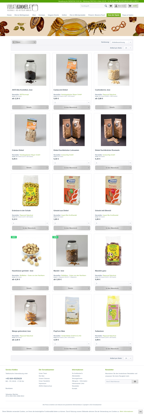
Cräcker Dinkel (18, 150)
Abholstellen (76, 376)
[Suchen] (106, 6)
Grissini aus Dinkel (61, 210)
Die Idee (41, 376)
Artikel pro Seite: (116, 48)
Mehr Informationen (126, 411)
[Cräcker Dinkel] (30, 130)
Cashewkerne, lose (102, 90)
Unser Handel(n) (44, 381)
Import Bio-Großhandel (69, 215)
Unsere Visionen (44, 378)
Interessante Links (78, 383)
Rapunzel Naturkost (109, 94)
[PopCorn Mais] (72, 311)
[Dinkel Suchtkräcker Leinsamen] (72, 130)
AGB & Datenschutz (45, 386)
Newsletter (75, 386)
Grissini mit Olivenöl (103, 210)
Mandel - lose (59, 271)
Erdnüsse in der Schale (21, 210)
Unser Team (43, 373)
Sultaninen (99, 331)
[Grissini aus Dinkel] (72, 190)
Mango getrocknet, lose (21, 331)
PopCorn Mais (59, 331)
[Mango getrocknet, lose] (30, 311)
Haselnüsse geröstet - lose (22, 271)
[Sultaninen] (113, 311)
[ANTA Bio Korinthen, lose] (30, 70)
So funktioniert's (77, 373)
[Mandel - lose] (72, 251)
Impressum (42, 383)
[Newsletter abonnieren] (135, 381)
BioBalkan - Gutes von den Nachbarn (32, 275)
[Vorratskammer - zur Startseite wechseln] (22, 8)
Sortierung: (105, 42)
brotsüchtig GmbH (67, 155)
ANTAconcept (24, 94)
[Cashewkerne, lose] (113, 70)
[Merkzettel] (111, 6)
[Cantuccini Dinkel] (72, 70)
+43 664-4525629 (14, 378)
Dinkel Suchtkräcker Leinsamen (66, 150)
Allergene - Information (79, 381)
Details (29, 107)
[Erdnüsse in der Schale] (30, 190)
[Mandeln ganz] (113, 251)
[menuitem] (94, 6)
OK (140, 411)
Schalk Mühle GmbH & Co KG (71, 336)
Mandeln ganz (100, 271)
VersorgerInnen (77, 378)
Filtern (17, 42)
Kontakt (74, 388)
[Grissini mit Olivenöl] (113, 190)
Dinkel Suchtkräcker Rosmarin (107, 150)
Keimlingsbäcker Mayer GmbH (71, 94)
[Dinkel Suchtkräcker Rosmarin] (113, 130)
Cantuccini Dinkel (61, 90)
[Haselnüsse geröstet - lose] (30, 251)
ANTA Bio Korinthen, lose (22, 90)
